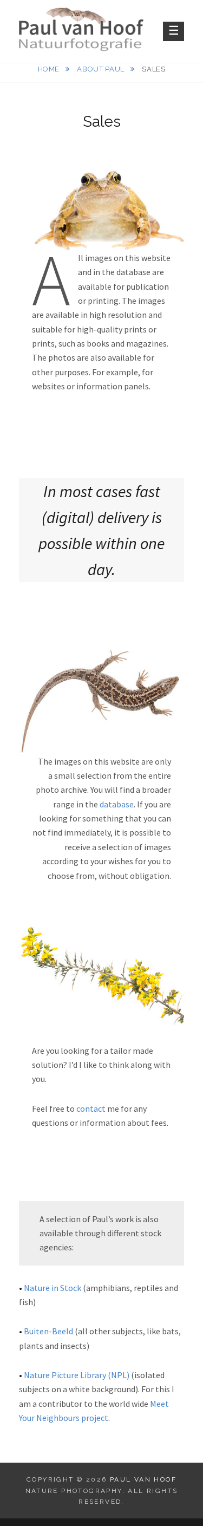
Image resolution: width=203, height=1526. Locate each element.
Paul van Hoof (143, 1479)
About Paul (101, 69)
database (117, 804)
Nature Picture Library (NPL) (76, 1375)
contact (91, 1108)
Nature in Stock (52, 1287)
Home (50, 69)
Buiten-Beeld (49, 1331)
